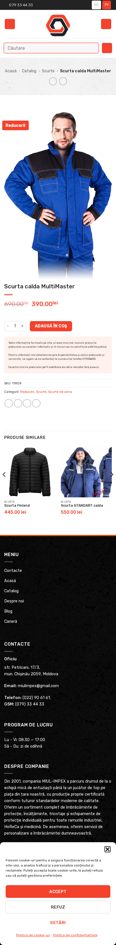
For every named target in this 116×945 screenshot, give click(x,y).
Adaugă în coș (51, 326)
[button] (107, 849)
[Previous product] (63, 81)
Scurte (48, 71)
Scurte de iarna (60, 392)
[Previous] (4, 486)
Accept (58, 891)
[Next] (111, 486)
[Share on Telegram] (36, 403)
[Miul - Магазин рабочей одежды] (58, 25)
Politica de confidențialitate (75, 935)
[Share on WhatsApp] (9, 403)
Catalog (29, 71)
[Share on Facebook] (18, 403)
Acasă (11, 71)
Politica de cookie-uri (33, 935)
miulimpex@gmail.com (38, 685)
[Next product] (53, 81)
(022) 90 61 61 (36, 697)
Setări (58, 922)
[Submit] (92, 47)
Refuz (58, 907)
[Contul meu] (106, 24)
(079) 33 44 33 (29, 704)
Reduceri (27, 392)
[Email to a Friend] (27, 403)
